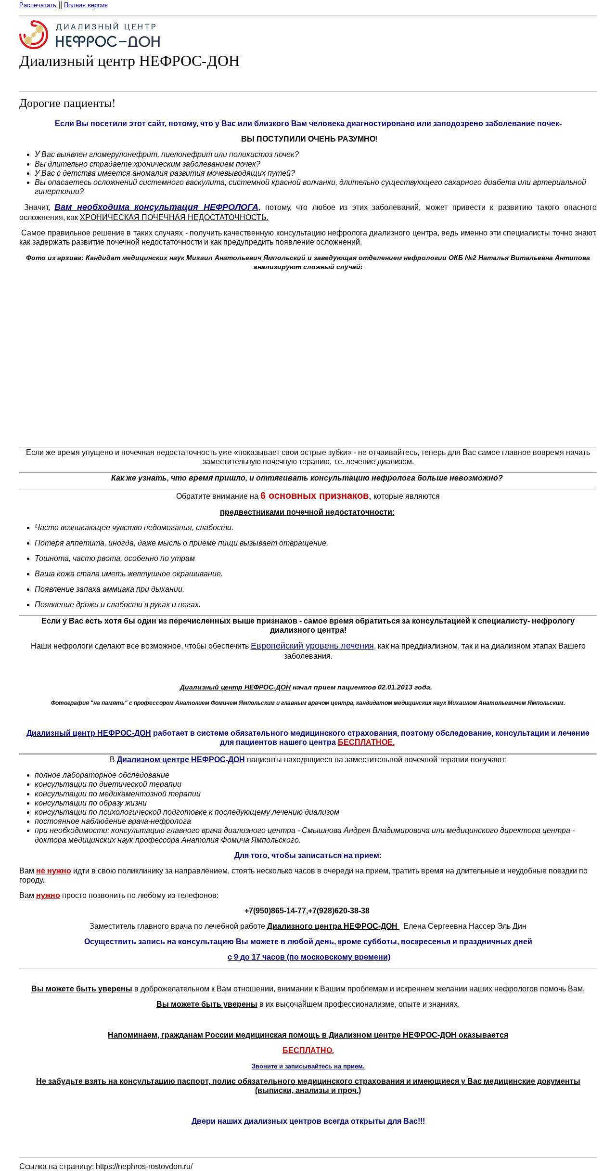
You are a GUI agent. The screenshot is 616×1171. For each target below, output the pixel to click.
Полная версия (86, 5)
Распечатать (37, 5)
